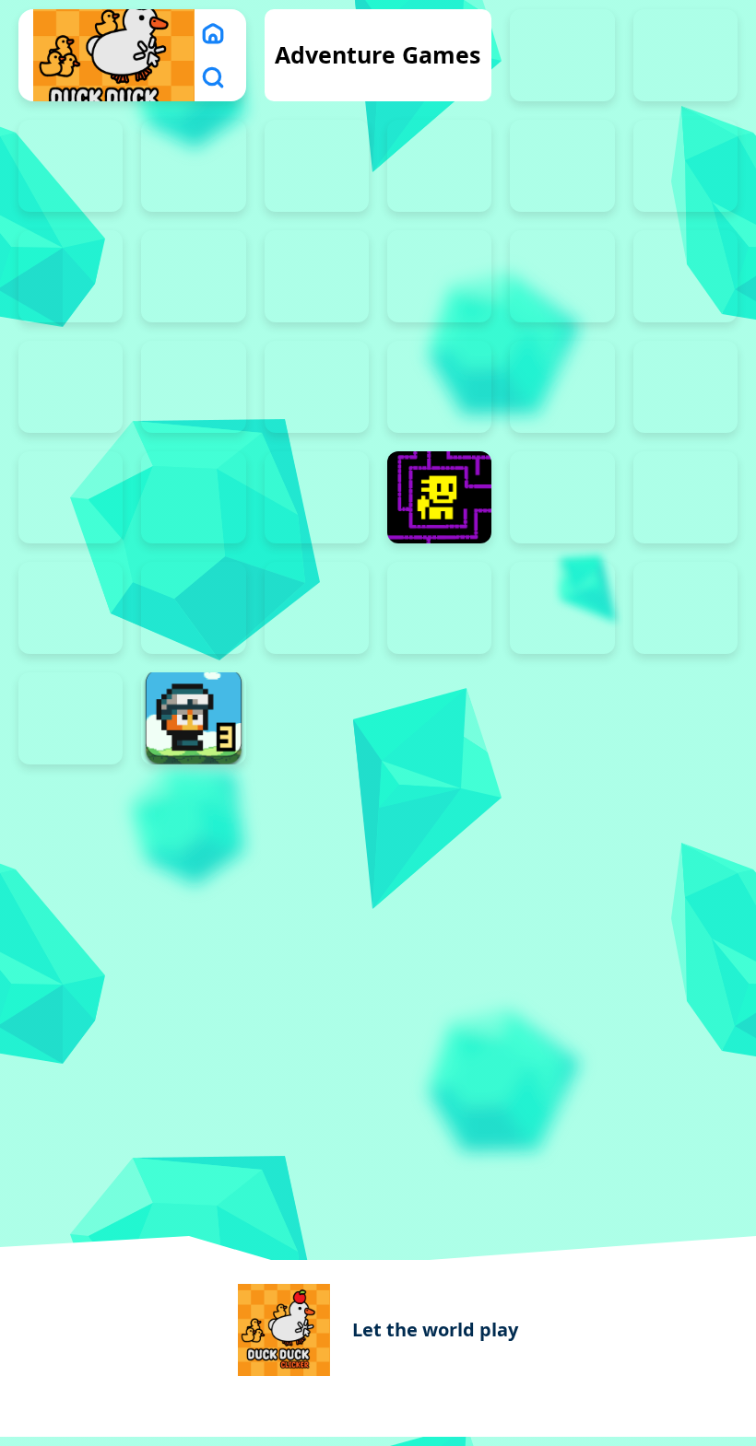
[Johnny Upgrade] (562, 166)
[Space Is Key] (685, 387)
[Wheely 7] (685, 608)
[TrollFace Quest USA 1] (562, 497)
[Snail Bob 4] (562, 276)
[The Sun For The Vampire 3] (193, 497)
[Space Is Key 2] (439, 387)
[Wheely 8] (70, 718)
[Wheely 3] (193, 608)
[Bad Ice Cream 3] (70, 166)
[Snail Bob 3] (439, 276)
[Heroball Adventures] (439, 166)
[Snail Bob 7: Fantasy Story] (193, 387)
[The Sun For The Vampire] (317, 497)
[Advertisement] (378, 903)
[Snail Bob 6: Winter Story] (70, 387)
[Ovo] (70, 276)
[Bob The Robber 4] (317, 166)
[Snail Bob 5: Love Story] (685, 276)
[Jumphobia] (685, 166)
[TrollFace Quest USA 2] (685, 497)
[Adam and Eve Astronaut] (562, 55)
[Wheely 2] (70, 608)
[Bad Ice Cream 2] (685, 55)
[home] (213, 33)
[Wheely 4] (317, 608)
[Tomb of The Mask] (439, 497)
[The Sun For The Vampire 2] (70, 497)
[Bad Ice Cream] (193, 166)
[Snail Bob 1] (193, 276)
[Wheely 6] (562, 608)
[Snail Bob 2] (317, 276)
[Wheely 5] (439, 608)
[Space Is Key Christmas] (562, 387)
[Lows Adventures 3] (193, 718)
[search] (213, 77)
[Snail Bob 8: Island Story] (317, 387)
